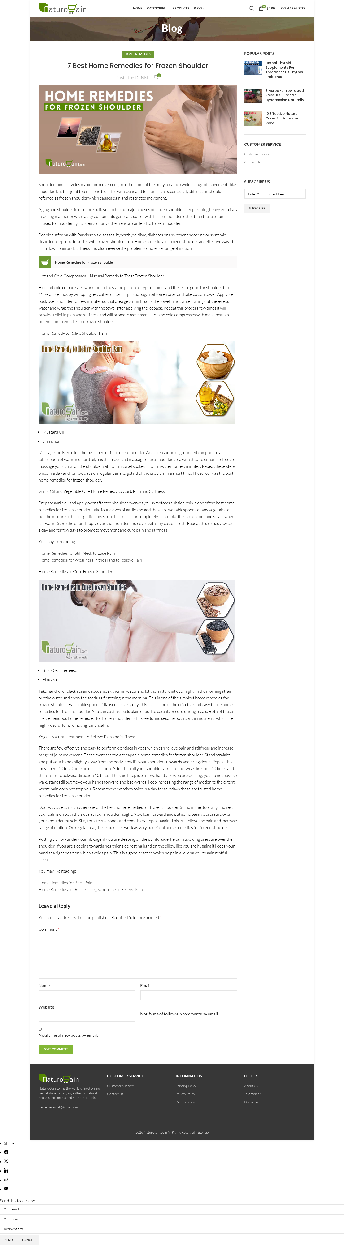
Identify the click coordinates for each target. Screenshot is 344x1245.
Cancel (28, 1240)
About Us (251, 1086)
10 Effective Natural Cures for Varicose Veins (282, 118)
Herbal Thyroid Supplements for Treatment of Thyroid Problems (284, 69)
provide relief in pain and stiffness (69, 314)
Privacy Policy (185, 1094)
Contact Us (252, 162)
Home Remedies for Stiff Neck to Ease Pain (77, 553)
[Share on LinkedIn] (6, 1170)
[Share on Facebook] (6, 1152)
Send (9, 1240)
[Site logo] (63, 7)
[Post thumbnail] (253, 71)
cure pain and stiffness (147, 530)
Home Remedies (137, 54)
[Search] (252, 8)
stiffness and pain (116, 287)
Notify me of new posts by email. (68, 1035)
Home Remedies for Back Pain (65, 882)
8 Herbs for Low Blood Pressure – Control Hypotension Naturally (285, 95)
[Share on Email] (6, 1189)
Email (146, 985)
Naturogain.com (155, 1132)
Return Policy (185, 1102)
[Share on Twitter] (6, 1161)
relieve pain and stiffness (188, 747)
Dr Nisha (143, 77)
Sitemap (203, 1132)
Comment (49, 929)
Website (46, 1007)
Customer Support (257, 154)
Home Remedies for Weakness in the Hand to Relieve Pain (90, 560)
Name (45, 985)
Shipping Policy (186, 1086)
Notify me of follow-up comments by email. (179, 1013)
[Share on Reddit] (6, 1180)
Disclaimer (251, 1102)
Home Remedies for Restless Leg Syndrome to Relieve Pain (91, 889)
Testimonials (252, 1094)
